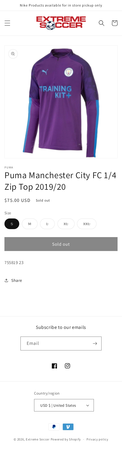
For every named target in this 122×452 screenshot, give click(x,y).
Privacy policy (97, 439)
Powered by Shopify (66, 439)
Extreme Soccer (38, 439)
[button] (7, 23)
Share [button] (16, 280)
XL (69, 225)
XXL (90, 225)
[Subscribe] (94, 343)
